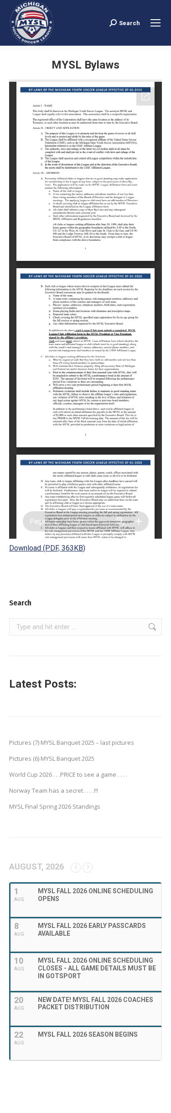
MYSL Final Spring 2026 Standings (54, 806)
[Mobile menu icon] (155, 22)
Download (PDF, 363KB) (47, 548)
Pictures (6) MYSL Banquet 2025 (51, 758)
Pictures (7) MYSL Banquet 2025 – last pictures (71, 742)
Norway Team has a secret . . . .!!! (53, 790)
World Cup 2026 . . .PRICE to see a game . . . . (68, 774)
